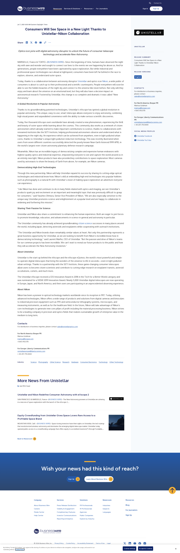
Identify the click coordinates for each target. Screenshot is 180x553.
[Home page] (31, 8)
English (138, 77)
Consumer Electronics (88, 362)
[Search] (150, 3)
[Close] (175, 549)
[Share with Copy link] (45, 42)
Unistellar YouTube (144, 140)
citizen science (85, 223)
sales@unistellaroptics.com (67, 327)
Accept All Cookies (145, 548)
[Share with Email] (40, 42)
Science (34, 362)
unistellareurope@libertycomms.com (31, 351)
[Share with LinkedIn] (26, 42)
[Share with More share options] (49, 42)
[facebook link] (140, 543)
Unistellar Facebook (144, 136)
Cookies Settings (129, 548)
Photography (43, 362)
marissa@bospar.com (25, 339)
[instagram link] (145, 543)
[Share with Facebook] (36, 42)
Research (65, 362)
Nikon (105, 81)
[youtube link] (135, 543)
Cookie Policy (19, 549)
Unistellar (82, 81)
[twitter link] (125, 543)
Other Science (55, 362)
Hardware (74, 362)
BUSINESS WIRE (55, 62)
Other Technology (116, 362)
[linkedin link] (130, 543)
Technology (103, 362)
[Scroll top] (172, 490)
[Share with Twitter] (31, 42)
